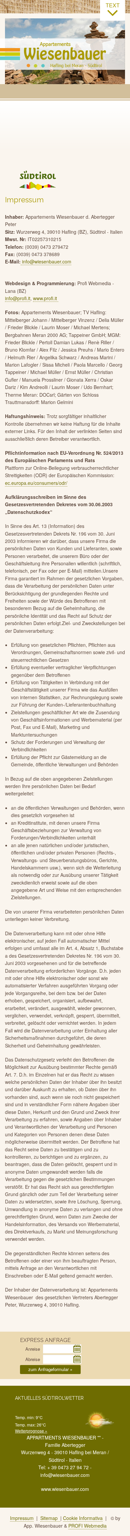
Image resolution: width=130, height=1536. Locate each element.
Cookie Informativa (83, 1518)
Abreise (32, 1359)
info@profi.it (17, 298)
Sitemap (50, 1518)
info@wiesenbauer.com (46, 261)
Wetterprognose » (31, 1430)
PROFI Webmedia (87, 1525)
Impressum (22, 1518)
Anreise (32, 1349)
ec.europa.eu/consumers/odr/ (36, 482)
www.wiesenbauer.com (65, 1489)
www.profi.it (45, 298)
